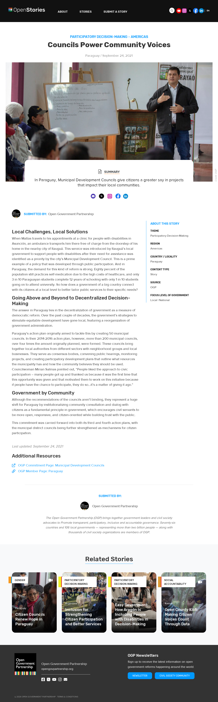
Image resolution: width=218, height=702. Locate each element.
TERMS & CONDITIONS (67, 696)
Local (153, 300)
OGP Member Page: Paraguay (40, 471)
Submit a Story (115, 11)
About (63, 11)
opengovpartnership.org (57, 669)
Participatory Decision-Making (98, 37)
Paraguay (156, 261)
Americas (139, 37)
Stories (86, 11)
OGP (153, 287)
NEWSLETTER (140, 675)
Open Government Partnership (64, 664)
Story (153, 274)
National (164, 300)
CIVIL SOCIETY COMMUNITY (175, 675)
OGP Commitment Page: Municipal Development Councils (61, 465)
